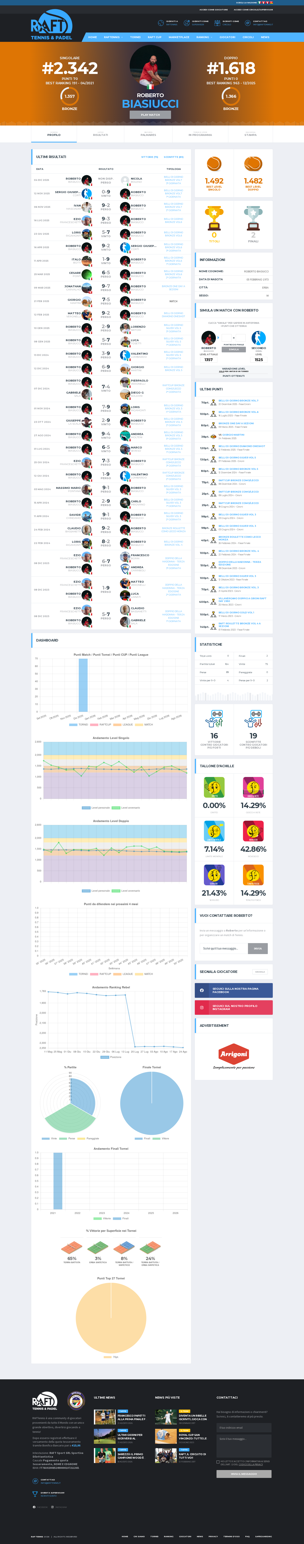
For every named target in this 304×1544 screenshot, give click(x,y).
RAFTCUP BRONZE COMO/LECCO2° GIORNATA (173, 388)
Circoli (248, 37)
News (265, 37)
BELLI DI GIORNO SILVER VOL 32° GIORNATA (173, 516)
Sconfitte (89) (174, 157)
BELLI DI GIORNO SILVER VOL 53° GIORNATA (173, 328)
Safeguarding (263, 1536)
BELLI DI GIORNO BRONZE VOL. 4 (173, 543)
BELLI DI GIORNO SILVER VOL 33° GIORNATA (173, 489)
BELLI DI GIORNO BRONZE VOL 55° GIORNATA (173, 435)
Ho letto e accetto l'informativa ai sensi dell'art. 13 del (245, 1463)
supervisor (198, 25)
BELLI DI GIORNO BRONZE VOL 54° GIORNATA (173, 408)
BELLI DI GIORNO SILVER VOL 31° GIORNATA (173, 502)
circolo (227, 25)
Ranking (202, 37)
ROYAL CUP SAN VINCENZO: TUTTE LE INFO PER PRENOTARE (193, 1438)
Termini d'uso (231, 1536)
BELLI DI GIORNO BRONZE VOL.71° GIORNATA (173, 193)
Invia (258, 948)
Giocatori (227, 37)
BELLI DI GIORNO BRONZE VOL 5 (173, 369)
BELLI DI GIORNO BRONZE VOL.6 (173, 220)
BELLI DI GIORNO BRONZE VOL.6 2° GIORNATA (173, 274)
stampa (250, 134)
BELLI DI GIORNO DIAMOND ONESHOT (173, 315)
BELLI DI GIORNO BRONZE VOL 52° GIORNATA (173, 422)
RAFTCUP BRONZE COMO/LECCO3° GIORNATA (173, 462)
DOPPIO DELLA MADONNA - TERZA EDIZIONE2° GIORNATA (173, 589)
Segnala (260, 972)
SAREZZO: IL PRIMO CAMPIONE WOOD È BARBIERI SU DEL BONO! (133, 1458)
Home (92, 37)
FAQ (247, 1536)
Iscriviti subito (48, 1496)
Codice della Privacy (251, 1464)
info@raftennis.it (263, 25)
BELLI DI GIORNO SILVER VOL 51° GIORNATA (173, 341)
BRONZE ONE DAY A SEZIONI (173, 288)
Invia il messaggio (244, 1474)
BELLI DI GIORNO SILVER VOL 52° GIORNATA (173, 355)
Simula (234, 349)
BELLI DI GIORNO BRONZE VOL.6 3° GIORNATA (173, 247)
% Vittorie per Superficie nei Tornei (111, 1230)
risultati (100, 134)
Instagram (61, 1507)
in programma (200, 134)
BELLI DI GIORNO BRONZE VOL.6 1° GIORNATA (173, 261)
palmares (148, 134)
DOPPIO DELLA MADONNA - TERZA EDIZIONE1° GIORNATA (173, 616)
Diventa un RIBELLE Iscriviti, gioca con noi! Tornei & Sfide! (193, 1419)
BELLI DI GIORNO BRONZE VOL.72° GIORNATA (173, 207)
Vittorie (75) (149, 157)
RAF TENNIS (37, 1537)
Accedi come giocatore (214, 9)
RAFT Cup (155, 37)
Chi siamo (139, 1536)
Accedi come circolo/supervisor (253, 9)
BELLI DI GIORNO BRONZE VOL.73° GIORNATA (173, 180)
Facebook (42, 1507)
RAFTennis (171, 25)
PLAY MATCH (150, 114)
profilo (53, 134)
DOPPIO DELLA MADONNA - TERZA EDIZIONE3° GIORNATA (173, 563)
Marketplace (179, 37)
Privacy (213, 1536)
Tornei (135, 37)
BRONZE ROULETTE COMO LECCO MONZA (174, 530)
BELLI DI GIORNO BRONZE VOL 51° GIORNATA (173, 449)
